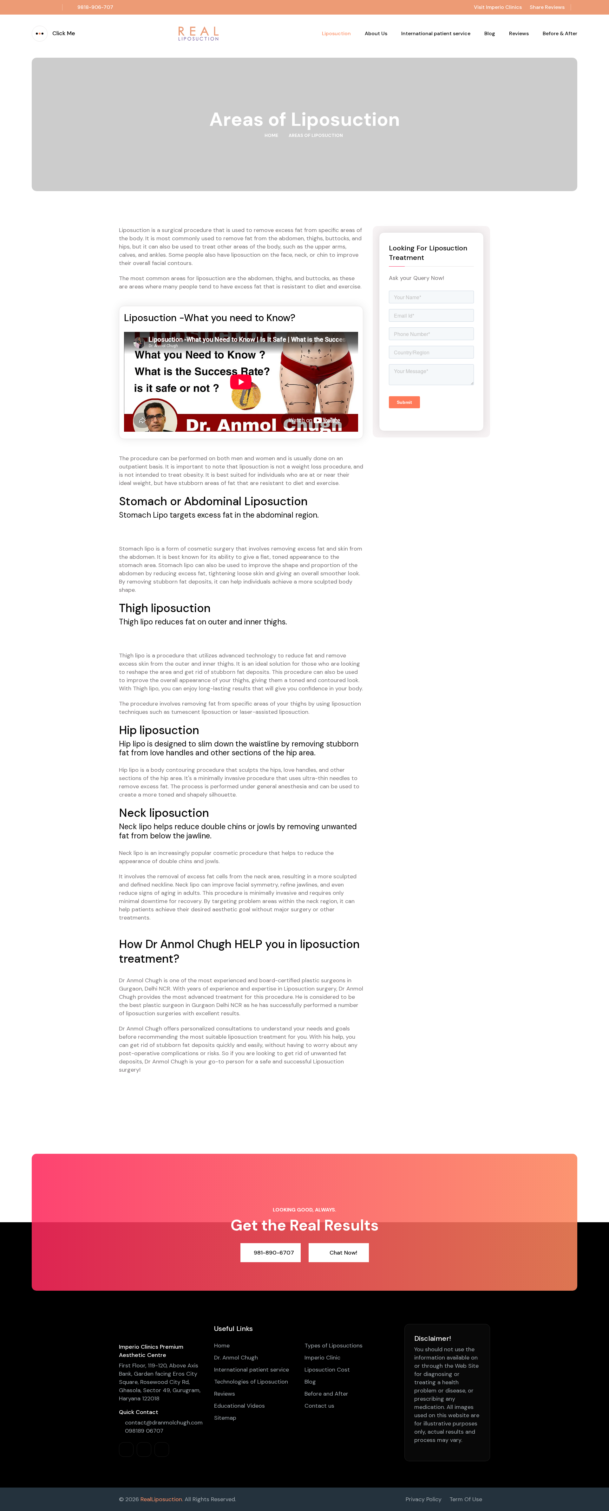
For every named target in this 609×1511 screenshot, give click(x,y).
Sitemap (225, 1418)
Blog (489, 33)
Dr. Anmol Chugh (236, 1357)
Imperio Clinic (322, 1357)
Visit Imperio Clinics (498, 7)
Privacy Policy (424, 1499)
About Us (376, 33)
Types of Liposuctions (333, 1345)
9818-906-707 (95, 7)
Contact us (319, 1406)
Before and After (326, 1394)
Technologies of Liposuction (251, 1381)
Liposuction (336, 33)
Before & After (560, 33)
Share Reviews (547, 7)
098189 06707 (143, 1431)
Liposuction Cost (327, 1369)
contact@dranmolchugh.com (163, 1422)
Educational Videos (239, 1406)
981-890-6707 (274, 1252)
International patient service (435, 33)
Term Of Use (465, 1499)
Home (271, 135)
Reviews (519, 33)
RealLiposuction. (162, 1499)
